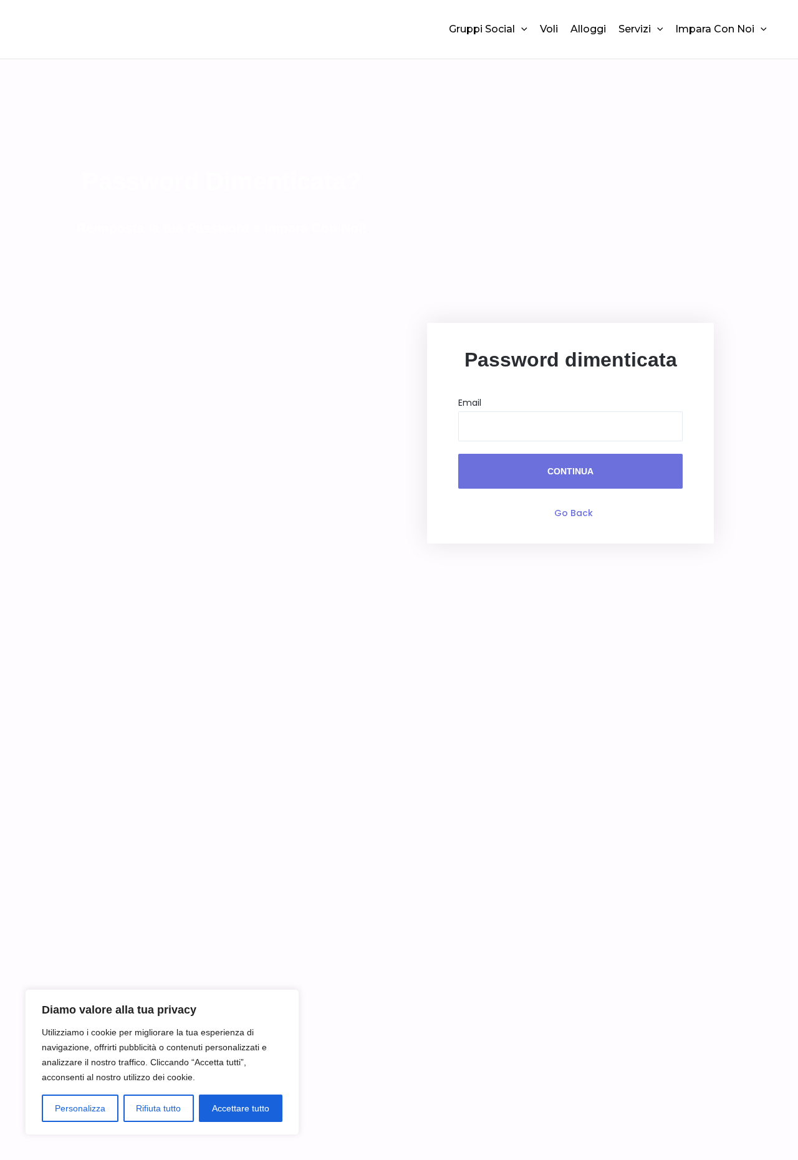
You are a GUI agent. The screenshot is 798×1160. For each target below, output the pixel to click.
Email (469, 402)
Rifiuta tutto (158, 1108)
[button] (521, 29)
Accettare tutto (240, 1108)
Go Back (573, 513)
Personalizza (80, 1108)
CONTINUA (570, 471)
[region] (162, 1062)
